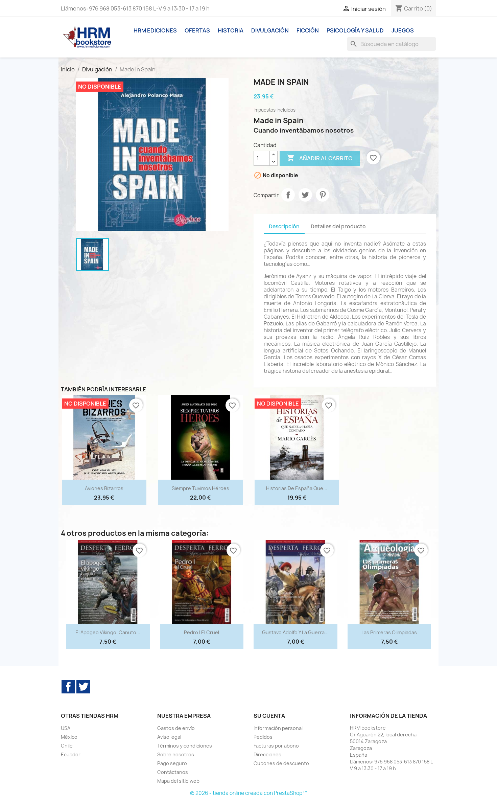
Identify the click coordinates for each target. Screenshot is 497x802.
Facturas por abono (276, 745)
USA (65, 728)
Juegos (403, 30)
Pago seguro (172, 763)
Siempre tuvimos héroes (200, 488)
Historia (230, 30)
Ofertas (197, 30)
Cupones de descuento (281, 763)
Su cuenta (269, 715)
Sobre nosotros (175, 754)
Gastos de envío (176, 728)
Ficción (308, 30)
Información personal (278, 728)
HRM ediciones (155, 30)
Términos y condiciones (184, 745)
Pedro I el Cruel (201, 632)
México (69, 737)
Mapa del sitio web (178, 781)
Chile (67, 745)
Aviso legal (169, 737)
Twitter (83, 686)
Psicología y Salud (355, 30)
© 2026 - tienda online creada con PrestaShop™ (248, 793)
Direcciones (267, 754)
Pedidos (263, 737)
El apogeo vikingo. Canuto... (107, 632)
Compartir (288, 195)
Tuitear (305, 195)
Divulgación (270, 30)
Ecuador (70, 754)
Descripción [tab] (284, 226)
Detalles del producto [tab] (338, 226)
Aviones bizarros (104, 488)
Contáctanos (172, 772)
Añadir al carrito (320, 158)
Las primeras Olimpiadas (389, 632)
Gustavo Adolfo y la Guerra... (295, 632)
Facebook (68, 686)
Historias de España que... (296, 488)
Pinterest (322, 195)
